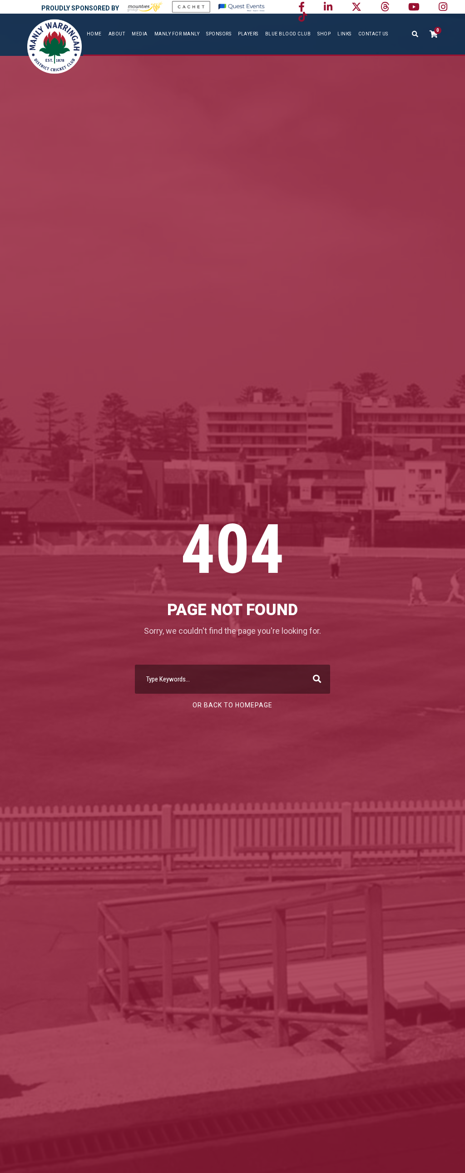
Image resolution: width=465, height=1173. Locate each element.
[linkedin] (328, 7)
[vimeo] (385, 7)
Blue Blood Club (288, 33)
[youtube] (414, 7)
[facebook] (301, 7)
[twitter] (356, 7)
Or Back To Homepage (232, 705)
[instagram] (443, 7)
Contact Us (373, 33)
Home (94, 33)
